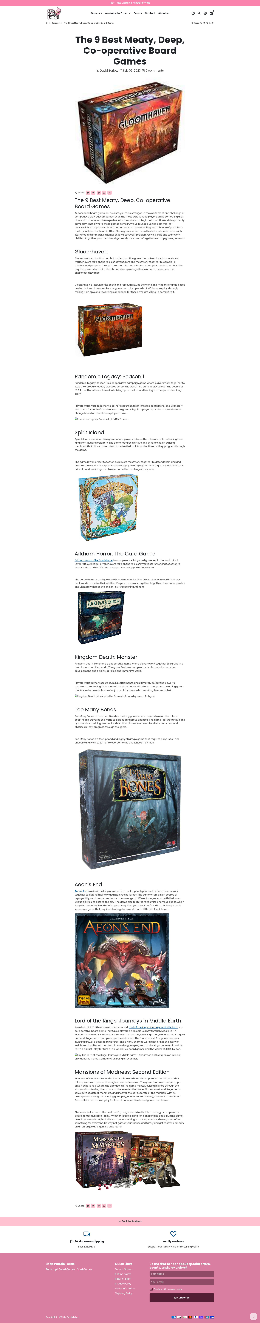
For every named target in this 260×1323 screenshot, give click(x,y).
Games (97, 13)
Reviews (55, 23)
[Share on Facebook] (201, 23)
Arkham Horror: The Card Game (94, 560)
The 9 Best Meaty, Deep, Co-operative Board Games (89, 23)
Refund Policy (123, 1274)
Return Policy (122, 1279)
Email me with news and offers (168, 1289)
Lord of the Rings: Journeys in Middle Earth (153, 1027)
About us (163, 13)
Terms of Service (125, 1288)
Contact (150, 13)
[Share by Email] (213, 23)
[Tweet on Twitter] (204, 23)
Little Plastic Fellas (70, 1317)
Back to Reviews (130, 1221)
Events (138, 13)
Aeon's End (81, 891)
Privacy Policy (123, 1283)
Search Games (124, 1269)
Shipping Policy (124, 1293)
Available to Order (118, 13)
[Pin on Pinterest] (207, 23)
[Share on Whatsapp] (210, 23)
